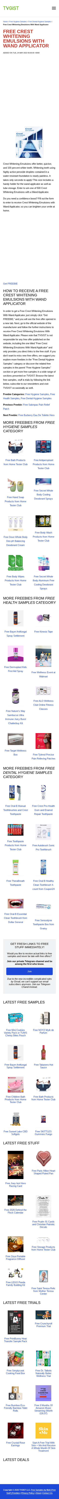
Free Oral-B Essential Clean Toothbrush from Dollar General (15, 918)
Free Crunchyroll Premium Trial (43, 1325)
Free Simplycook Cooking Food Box (15, 1372)
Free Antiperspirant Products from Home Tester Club (43, 464)
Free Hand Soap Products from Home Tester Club (15, 501)
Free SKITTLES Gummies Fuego (43, 1132)
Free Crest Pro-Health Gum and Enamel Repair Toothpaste (43, 810)
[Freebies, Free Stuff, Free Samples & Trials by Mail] (11, 9)
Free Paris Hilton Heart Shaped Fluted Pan (43, 1172)
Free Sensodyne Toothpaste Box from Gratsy (43, 924)
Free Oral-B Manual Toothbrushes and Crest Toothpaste (15, 810)
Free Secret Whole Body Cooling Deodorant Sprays (43, 494)
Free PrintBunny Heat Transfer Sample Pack (15, 1340)
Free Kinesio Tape (43, 631)
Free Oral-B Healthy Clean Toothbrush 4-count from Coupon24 (43, 885)
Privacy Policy (27, 1493)
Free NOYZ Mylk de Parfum (43, 1031)
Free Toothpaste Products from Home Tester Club (15, 845)
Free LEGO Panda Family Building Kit (15, 1283)
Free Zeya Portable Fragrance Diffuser (15, 1257)
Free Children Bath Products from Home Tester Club (15, 1099)
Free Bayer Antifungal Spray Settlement (16, 1066)
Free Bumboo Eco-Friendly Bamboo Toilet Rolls (15, 1408)
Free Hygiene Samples (18, 22)
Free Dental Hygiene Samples (39, 22)
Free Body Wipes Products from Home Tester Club (15, 580)
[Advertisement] (29, 90)
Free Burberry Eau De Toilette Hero (36, 415)
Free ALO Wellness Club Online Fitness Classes (43, 705)
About (38, 1493)
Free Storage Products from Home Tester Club (43, 1248)
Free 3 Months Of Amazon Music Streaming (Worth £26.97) (43, 1409)
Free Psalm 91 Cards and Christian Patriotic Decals (43, 1224)
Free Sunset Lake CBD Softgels (16, 1132)
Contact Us (47, 1493)
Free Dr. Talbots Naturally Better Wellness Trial (43, 1373)
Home (5, 22)
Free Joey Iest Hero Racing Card (15, 1184)
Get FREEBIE (10, 283)
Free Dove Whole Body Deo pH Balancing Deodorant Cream (16, 541)
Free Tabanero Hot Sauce (43, 1066)
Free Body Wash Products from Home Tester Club (43, 536)
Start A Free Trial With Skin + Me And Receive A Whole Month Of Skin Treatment (43, 1446)
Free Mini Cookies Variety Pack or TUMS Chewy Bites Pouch (15, 1033)
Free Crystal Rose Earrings (15, 1444)
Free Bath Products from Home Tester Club (43, 1098)
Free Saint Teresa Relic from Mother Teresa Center (43, 1291)
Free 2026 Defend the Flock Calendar (15, 1211)
